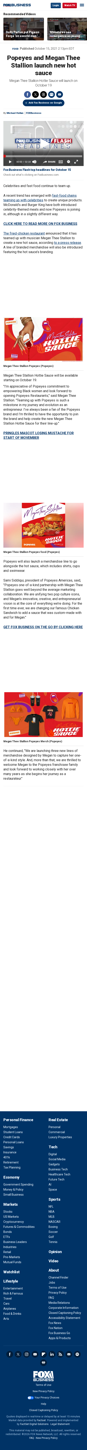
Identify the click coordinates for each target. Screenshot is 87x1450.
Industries (9, 1247)
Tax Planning (11, 1167)
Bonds (7, 1232)
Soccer (53, 1232)
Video (53, 1261)
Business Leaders (15, 1242)
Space (53, 1189)
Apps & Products (60, 1338)
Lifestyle (10, 1281)
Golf (51, 1237)
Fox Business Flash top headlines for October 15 (37, 169)
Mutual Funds (12, 1262)
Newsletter (68, 1354)
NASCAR (54, 1221)
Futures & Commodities (19, 1226)
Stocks (7, 1211)
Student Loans (13, 1132)
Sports (54, 1199)
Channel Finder (58, 1277)
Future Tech (56, 1179)
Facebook (27, 94)
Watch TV (69, 5)
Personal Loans (13, 1142)
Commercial (57, 1132)
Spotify (77, 1354)
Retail (7, 1252)
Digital (53, 1154)
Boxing (53, 1226)
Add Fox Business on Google (45, 102)
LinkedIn (52, 1354)
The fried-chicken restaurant (24, 233)
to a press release (67, 243)
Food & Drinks (12, 1313)
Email (59, 94)
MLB (51, 1216)
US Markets (11, 1216)
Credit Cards (11, 1137)
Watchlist (11, 1272)
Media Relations (59, 1302)
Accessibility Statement (64, 1318)
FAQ (51, 1297)
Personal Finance (18, 1120)
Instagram (26, 1354)
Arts (6, 1318)
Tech (53, 1147)
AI (50, 1184)
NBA (51, 1211)
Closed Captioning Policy (65, 1313)
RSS (60, 1354)
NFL (51, 1206)
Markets (10, 1204)
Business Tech (58, 1169)
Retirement (11, 1162)
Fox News (55, 1323)
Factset (41, 1420)
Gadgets (54, 1164)
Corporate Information (64, 1307)
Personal (54, 1127)
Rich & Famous (13, 1293)
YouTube (35, 1354)
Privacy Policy (58, 1292)
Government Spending (18, 1184)
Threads (43, 94)
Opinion (55, 1251)
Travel (7, 1298)
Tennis (53, 1242)
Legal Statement (60, 1424)
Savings (8, 1147)
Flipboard (43, 1354)
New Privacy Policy (43, 1391)
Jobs (52, 1282)
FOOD (15, 49)
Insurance (9, 1152)
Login (56, 5)
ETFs (6, 1237)
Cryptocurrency (13, 1221)
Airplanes (9, 1308)
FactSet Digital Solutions (34, 1424)
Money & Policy (13, 1189)
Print (51, 94)
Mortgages (10, 1127)
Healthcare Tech (59, 1174)
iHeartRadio (43, 1362)
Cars (6, 1303)
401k (6, 1157)
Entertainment (13, 1288)
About (54, 1270)
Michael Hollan (15, 113)
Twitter (35, 94)
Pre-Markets (11, 1257)
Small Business (13, 1194)
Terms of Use (58, 1287)
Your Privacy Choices (47, 1397)
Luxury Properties (60, 1137)
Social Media (57, 1159)
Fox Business (17, 5)
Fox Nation (56, 1328)
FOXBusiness (33, 113)
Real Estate (58, 1120)
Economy (11, 1177)
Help (43, 1403)
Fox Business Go (59, 1333)
